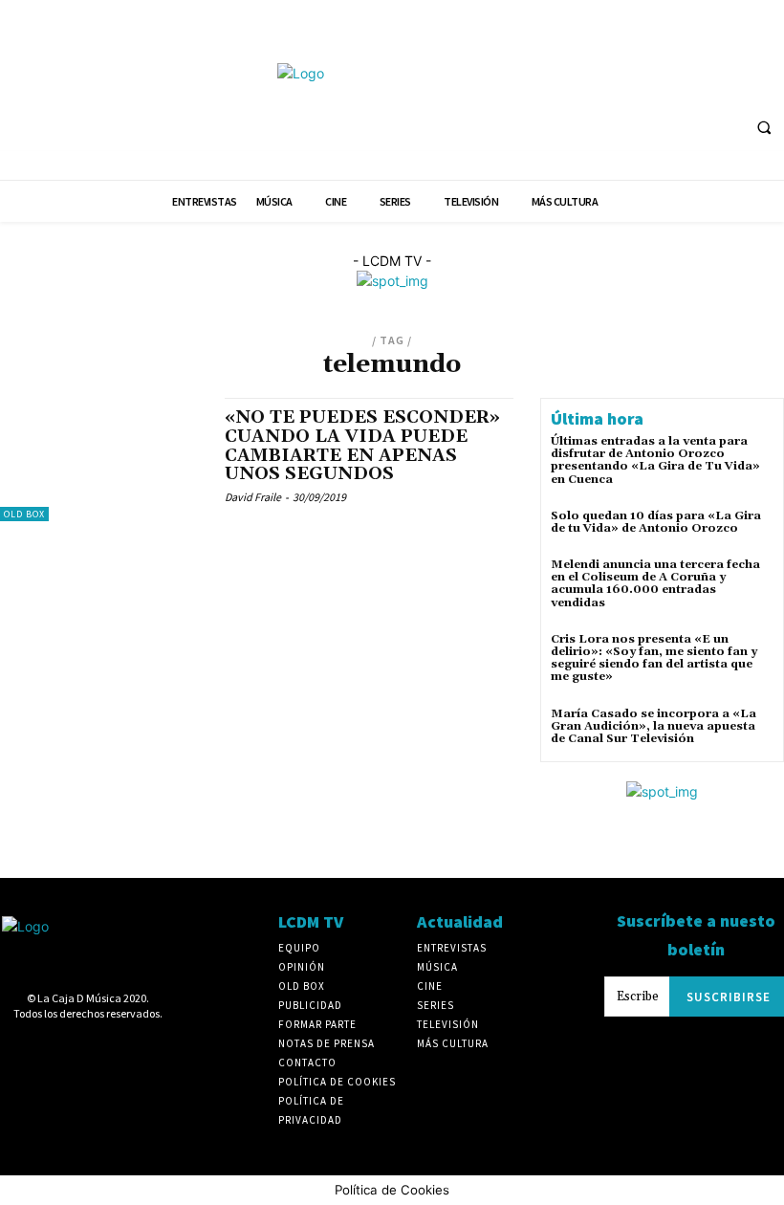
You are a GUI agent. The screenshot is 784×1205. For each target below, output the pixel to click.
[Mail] (663, 85)
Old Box (24, 514)
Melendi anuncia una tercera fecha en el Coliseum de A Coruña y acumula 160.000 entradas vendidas (655, 584)
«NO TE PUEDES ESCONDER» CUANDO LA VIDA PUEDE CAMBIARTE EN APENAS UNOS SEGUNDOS (362, 445)
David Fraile (253, 497)
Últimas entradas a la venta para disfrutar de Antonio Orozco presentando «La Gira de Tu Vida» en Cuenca (655, 460)
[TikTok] (698, 85)
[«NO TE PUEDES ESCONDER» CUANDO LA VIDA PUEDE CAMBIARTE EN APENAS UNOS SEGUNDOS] (103, 459)
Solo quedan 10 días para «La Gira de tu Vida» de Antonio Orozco (656, 522)
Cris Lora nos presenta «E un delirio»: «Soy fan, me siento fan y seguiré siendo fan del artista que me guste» (654, 658)
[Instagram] (628, 85)
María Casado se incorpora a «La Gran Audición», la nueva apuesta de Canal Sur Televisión (653, 726)
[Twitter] (735, 85)
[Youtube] (770, 85)
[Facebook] (557, 85)
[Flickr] (592, 85)
